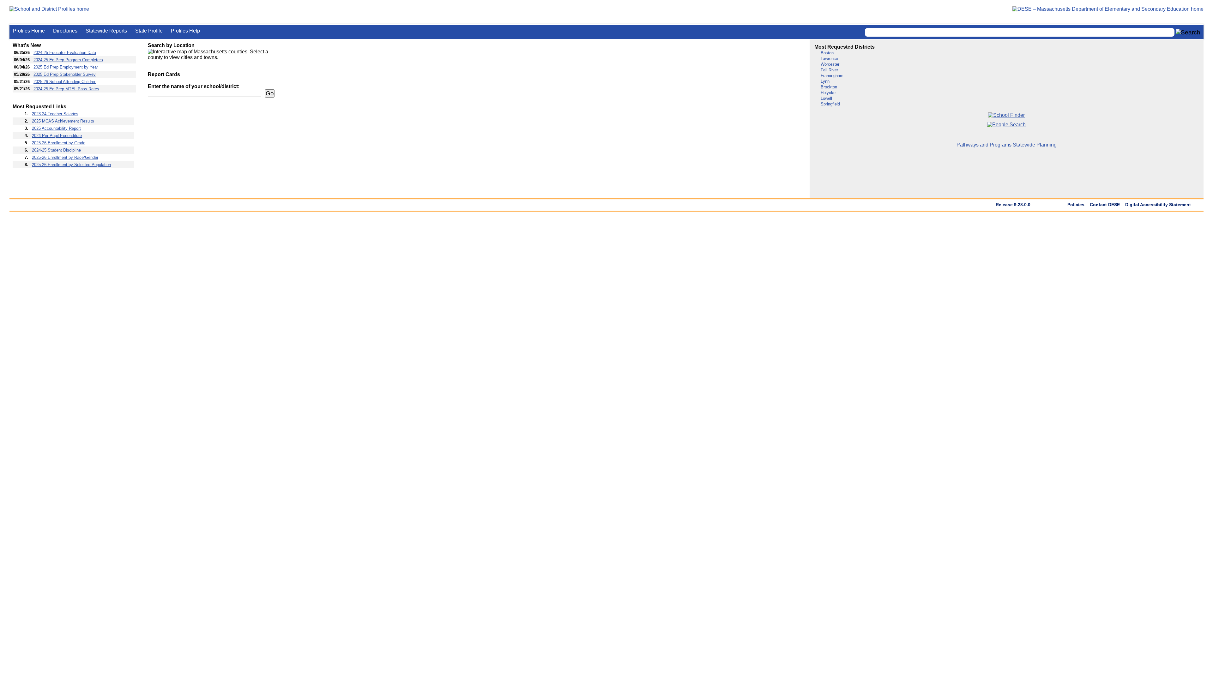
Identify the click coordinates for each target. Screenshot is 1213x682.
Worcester (830, 64)
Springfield (830, 104)
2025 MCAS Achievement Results (63, 121)
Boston (827, 53)
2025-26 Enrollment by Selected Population (71, 164)
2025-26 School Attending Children (64, 81)
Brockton (829, 87)
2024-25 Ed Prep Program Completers (68, 59)
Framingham (832, 75)
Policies (1075, 204)
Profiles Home (29, 30)
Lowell (826, 98)
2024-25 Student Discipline (56, 150)
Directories (65, 30)
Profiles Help (185, 30)
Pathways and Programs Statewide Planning (1007, 144)
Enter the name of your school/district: (193, 86)
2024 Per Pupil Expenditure (57, 135)
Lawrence (829, 58)
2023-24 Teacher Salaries (55, 113)
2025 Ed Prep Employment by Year (65, 67)
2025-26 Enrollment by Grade (58, 143)
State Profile (149, 30)
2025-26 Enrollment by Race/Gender (65, 157)
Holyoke (828, 92)
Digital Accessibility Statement (1158, 204)
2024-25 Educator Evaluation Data (64, 52)
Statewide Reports (106, 30)
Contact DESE (1105, 204)
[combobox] (1019, 32)
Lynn (825, 81)
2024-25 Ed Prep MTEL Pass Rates (66, 89)
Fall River (829, 70)
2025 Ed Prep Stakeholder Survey (64, 74)
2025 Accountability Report (56, 128)
